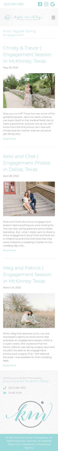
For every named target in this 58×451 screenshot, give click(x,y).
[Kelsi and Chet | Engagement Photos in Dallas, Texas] (29, 198)
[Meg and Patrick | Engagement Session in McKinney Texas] (29, 310)
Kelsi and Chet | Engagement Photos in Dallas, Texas (26, 162)
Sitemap (32, 440)
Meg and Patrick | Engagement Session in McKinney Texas (27, 274)
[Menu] (53, 17)
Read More (9, 138)
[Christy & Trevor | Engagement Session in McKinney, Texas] (29, 90)
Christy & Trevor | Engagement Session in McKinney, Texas (27, 54)
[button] (13, 4)
